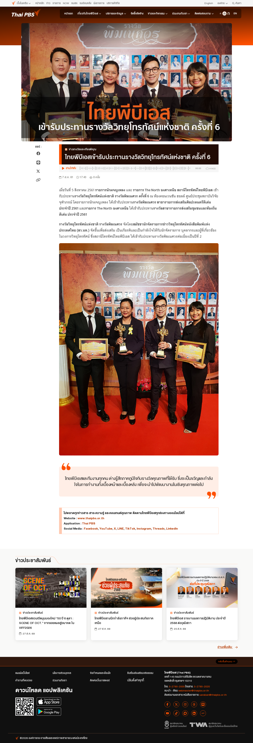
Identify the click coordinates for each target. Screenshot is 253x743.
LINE (120, 528)
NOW (66, 3)
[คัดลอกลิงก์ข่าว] (38, 179)
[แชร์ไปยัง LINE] (38, 162)
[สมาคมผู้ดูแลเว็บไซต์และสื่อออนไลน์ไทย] (214, 725)
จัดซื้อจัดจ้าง (137, 13)
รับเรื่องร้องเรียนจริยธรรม (140, 673)
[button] (139, 168)
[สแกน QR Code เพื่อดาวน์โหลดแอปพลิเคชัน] (24, 706)
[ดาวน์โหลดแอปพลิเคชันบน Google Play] (49, 712)
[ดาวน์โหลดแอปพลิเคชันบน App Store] (49, 701)
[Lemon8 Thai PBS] (203, 713)
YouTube (105, 528)
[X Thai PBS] (176, 704)
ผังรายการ (99, 3)
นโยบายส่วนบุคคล (62, 673)
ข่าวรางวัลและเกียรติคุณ (82, 149)
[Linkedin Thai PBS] (194, 713)
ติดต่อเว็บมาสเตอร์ (100, 680)
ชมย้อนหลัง (85, 3)
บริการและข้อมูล (114, 13)
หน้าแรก (68, 13)
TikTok (130, 528)
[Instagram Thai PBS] (185, 704)
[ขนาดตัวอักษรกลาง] (224, 13)
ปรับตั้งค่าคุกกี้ (135, 680)
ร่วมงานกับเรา (179, 13)
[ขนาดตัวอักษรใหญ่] (229, 13)
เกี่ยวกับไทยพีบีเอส (87, 13)
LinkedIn (172, 528)
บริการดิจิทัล (113, 3)
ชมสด (74, 3)
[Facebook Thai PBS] (167, 704)
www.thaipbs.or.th (91, 518)
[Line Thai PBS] (203, 704)
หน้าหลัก (39, 3)
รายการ (57, 3)
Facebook (91, 528)
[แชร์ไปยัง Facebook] (38, 153)
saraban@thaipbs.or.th (213, 694)
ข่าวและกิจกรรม (156, 13)
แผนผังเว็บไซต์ (22, 673)
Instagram (144, 528)
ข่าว (48, 3)
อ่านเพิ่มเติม (225, 647)
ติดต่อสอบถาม (203, 13)
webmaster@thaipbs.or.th (193, 690)
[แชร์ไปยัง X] (38, 171)
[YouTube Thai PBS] (167, 713)
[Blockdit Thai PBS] (185, 713)
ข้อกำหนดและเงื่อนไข (100, 673)
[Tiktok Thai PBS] (176, 713)
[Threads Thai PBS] (194, 704)
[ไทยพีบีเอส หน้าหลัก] (26, 13)
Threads (159, 528)
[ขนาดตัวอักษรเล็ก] (220, 13)
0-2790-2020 (202, 686)
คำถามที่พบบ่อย (23, 680)
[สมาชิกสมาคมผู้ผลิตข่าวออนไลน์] (175, 725)
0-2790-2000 (177, 686)
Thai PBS (88, 523)
